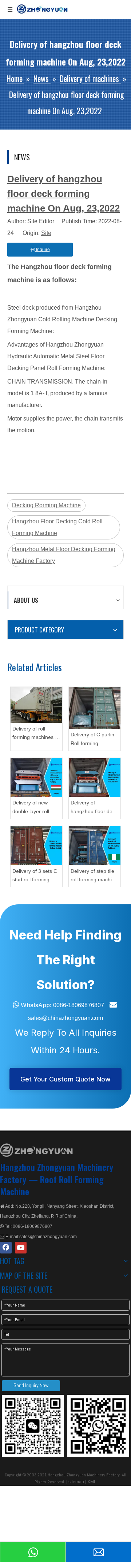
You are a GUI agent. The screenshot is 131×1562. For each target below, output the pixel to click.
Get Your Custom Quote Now (65, 1079)
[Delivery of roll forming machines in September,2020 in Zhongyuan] (36, 705)
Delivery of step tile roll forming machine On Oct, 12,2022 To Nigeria (94, 876)
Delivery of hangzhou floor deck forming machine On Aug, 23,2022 (94, 808)
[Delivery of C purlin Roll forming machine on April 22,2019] (94, 708)
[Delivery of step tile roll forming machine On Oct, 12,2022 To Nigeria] (94, 845)
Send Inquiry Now (30, 1385)
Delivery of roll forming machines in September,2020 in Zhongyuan (35, 734)
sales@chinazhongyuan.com (65, 1018)
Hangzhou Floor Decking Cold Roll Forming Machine (57, 527)
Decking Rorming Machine (46, 505)
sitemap (76, 1481)
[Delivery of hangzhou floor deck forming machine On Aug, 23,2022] (94, 777)
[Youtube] (21, 1247)
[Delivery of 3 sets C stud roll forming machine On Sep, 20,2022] (36, 845)
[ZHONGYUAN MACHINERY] (36, 1150)
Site (46, 233)
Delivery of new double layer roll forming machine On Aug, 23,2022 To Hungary (35, 808)
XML (91, 1481)
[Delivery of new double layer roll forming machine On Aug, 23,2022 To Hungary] (36, 777)
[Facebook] (6, 1247)
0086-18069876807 (78, 1005)
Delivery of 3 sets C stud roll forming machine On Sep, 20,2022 (34, 876)
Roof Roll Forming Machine (51, 1185)
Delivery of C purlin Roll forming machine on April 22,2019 (92, 740)
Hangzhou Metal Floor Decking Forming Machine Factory (63, 555)
